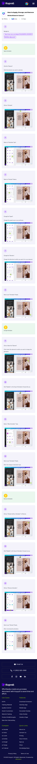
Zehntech (18, 759)
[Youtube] (20, 676)
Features (22, 698)
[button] (33, 3)
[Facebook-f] (12, 676)
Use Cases (6, 698)
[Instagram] (16, 676)
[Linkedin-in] (25, 676)
